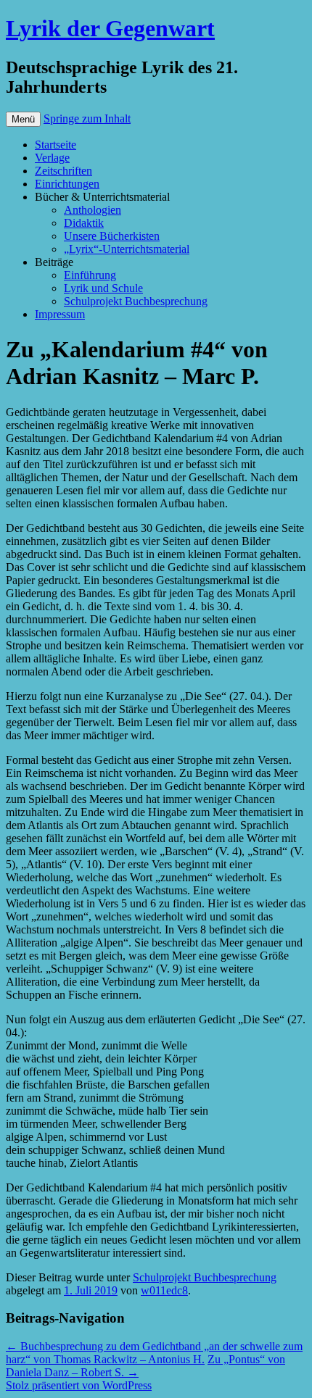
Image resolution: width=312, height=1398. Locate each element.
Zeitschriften (63, 171)
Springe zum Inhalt (87, 118)
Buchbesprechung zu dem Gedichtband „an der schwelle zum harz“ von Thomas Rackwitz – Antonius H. (154, 1352)
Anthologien (92, 210)
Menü (23, 119)
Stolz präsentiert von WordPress (79, 1385)
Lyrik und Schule (103, 288)
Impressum (60, 314)
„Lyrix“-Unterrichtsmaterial (126, 249)
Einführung (90, 275)
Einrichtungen (67, 184)
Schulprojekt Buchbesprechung (136, 301)
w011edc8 (164, 1290)
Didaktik (84, 223)
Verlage (52, 157)
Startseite (55, 144)
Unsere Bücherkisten (112, 236)
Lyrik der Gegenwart (110, 28)
